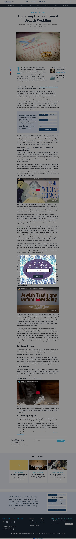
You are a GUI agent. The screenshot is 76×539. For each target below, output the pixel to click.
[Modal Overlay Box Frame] (38, 269)
